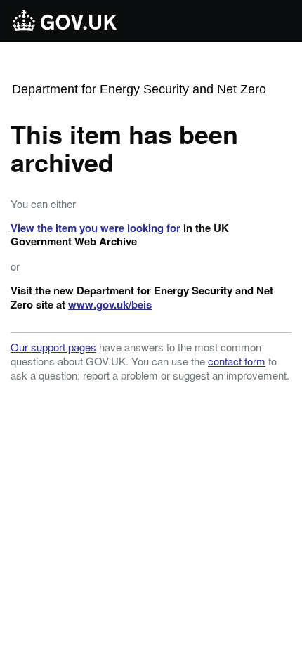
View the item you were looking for (95, 227)
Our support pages (53, 346)
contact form (236, 361)
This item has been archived (124, 147)
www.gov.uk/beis (110, 304)
